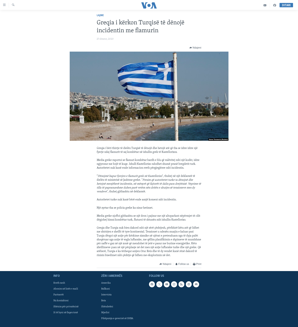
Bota (103, 301)
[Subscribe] (196, 284)
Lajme (100, 15)
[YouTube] (265, 5)
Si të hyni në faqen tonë (65, 312)
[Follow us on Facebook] (152, 284)
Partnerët (58, 295)
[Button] (195, 48)
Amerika (106, 283)
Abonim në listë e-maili (65, 289)
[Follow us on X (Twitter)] (159, 284)
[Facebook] (275, 5)
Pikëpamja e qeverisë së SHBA (117, 318)
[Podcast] (189, 284)
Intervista (106, 295)
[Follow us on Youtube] (167, 284)
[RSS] (181, 284)
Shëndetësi (107, 306)
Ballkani (105, 289)
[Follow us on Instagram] (174, 284)
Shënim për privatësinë (66, 306)
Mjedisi (105, 312)
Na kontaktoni (61, 301)
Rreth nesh (59, 283)
